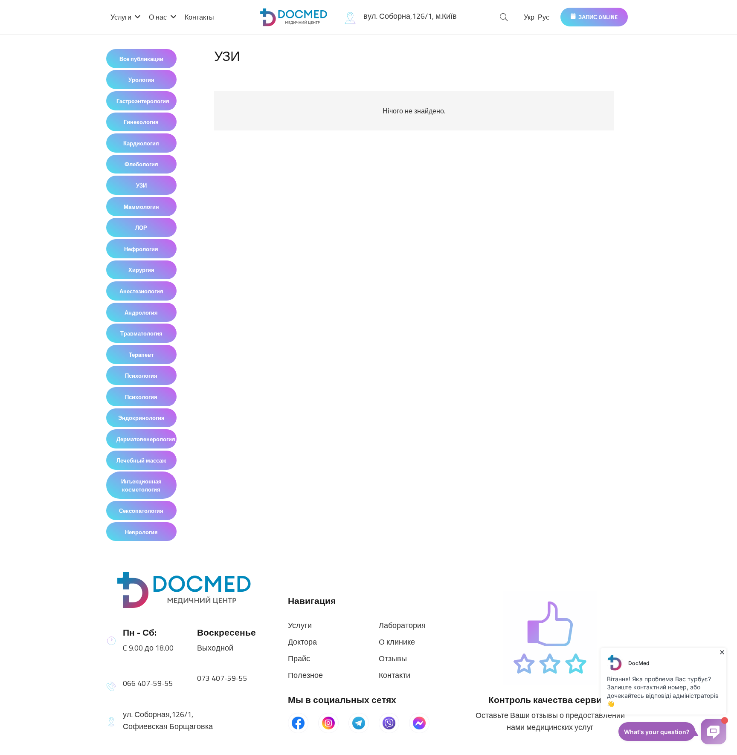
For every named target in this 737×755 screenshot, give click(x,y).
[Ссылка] (294, 17)
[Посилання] (186, 590)
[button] (504, 17)
